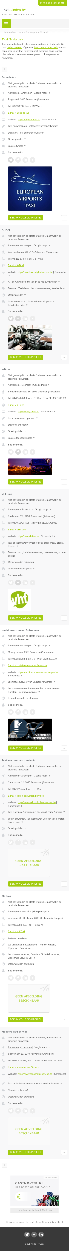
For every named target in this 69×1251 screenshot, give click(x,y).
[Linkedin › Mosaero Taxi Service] (25, 1111)
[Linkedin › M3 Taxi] (25, 978)
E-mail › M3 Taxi (16, 931)
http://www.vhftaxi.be (28, 536)
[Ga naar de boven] (64, 217)
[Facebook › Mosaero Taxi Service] (18, 1111)
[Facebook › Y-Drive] (18, 452)
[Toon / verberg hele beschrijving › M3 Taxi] (37, 946)
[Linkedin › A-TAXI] (25, 318)
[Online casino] (34, 1177)
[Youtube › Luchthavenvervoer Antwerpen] (32, 712)
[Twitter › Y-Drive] (11, 452)
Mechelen (26, 385)
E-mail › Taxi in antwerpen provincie (26, 795)
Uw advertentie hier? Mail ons (34, 1210)
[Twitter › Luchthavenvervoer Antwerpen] (11, 712)
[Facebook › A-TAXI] (18, 318)
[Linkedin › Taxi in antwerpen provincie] (25, 842)
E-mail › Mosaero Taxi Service (23, 1067)
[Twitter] (27, 1234)
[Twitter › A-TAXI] (11, 318)
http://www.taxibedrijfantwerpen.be (35, 272)
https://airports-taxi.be (29, 119)
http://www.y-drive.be (28, 411)
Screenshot (49, 119)
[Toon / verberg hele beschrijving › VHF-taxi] (37, 544)
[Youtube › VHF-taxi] (32, 582)
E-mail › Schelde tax (18, 112)
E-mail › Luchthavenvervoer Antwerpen (27, 665)
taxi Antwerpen (14, 47)
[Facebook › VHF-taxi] (18, 582)
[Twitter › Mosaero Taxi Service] (11, 1111)
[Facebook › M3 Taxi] (18, 978)
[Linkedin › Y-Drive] (25, 452)
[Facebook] (34, 1234)
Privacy (41, 1244)
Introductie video (18, 305)
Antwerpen (13, 93)
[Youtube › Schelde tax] (32, 160)
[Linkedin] (41, 1234)
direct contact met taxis (46, 47)
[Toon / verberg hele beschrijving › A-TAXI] (37, 282)
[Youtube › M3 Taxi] (32, 978)
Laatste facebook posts (41, 301)
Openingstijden (17, 139)
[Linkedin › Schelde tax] (25, 160)
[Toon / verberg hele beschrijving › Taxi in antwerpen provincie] (37, 812)
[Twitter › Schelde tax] (11, 160)
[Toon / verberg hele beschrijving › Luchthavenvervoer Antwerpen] (37, 682)
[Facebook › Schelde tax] (18, 160)
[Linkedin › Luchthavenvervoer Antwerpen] (25, 712)
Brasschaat (27, 509)
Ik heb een (52, 3)
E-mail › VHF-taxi (17, 529)
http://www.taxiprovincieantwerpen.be (37, 802)
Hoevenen (26, 1047)
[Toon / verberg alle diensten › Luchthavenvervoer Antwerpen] (37, 690)
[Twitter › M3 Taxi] (11, 978)
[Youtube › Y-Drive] (32, 452)
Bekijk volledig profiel (25, 217)
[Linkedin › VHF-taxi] (25, 582)
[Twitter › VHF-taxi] (11, 582)
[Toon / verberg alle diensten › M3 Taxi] (37, 956)
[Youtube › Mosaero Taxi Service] (32, 1111)
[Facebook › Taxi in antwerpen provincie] (18, 842)
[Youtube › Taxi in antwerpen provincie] (32, 842)
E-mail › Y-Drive (16, 405)
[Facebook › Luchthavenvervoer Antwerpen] (18, 712)
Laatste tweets (17, 146)
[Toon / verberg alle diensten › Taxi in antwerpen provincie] (37, 820)
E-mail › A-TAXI (16, 265)
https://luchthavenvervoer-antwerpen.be (38, 672)
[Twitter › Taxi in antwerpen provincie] (11, 842)
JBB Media (31, 1244)
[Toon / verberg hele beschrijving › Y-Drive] (37, 418)
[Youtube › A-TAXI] (32, 318)
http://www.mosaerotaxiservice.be (35, 1074)
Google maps (42, 93)
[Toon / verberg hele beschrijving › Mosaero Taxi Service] (37, 1083)
